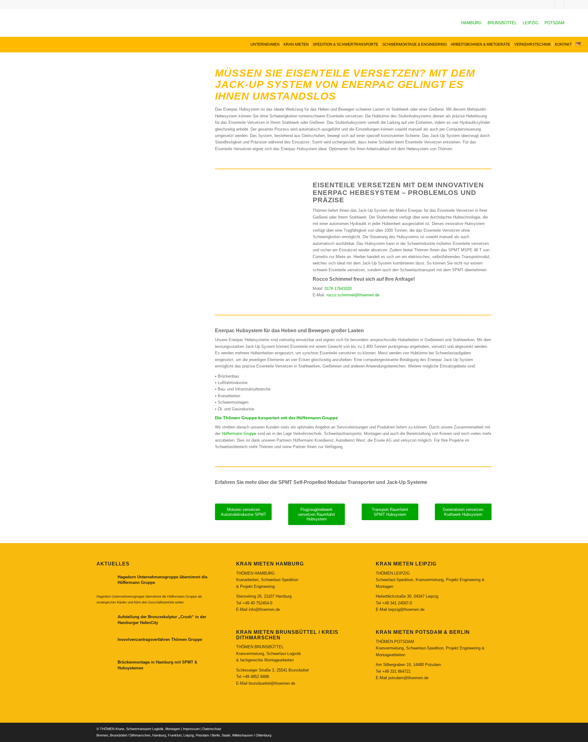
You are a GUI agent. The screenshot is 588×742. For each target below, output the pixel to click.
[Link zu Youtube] (559, 4)
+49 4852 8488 (256, 676)
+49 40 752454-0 (257, 603)
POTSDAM (554, 23)
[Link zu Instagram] (550, 4)
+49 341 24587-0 (397, 603)
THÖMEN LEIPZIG (393, 573)
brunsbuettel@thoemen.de (272, 683)
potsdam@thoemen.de (408, 677)
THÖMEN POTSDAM (395, 641)
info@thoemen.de (264, 609)
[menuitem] (264, 44)
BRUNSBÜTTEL (502, 23)
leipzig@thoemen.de (406, 609)
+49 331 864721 (396, 671)
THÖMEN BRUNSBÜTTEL (260, 647)
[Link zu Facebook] (568, 4)
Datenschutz (211, 729)
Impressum (191, 729)
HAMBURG (471, 23)
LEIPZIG (530, 23)
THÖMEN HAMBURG (255, 573)
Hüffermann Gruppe (239, 433)
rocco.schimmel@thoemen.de (352, 295)
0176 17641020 (338, 288)
